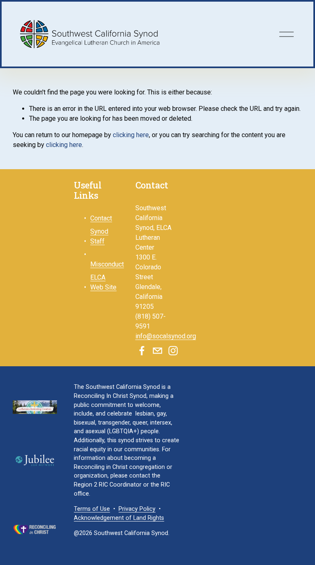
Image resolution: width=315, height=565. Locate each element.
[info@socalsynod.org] (157, 351)
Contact (101, 218)
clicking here (131, 135)
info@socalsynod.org (165, 336)
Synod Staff (99, 236)
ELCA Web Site (103, 282)
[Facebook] (142, 351)
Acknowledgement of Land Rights (119, 517)
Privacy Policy (137, 508)
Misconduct (107, 264)
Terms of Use (92, 508)
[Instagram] (173, 351)
